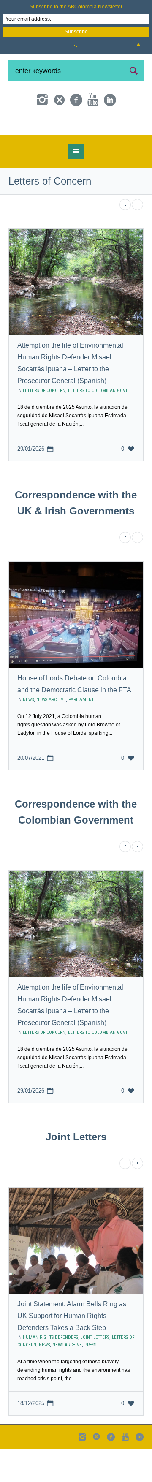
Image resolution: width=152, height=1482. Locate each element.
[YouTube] (93, 100)
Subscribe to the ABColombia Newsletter (76, 7)
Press (90, 1374)
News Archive (51, 729)
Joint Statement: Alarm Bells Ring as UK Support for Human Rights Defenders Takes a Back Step (71, 1345)
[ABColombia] (76, 139)
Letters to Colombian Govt (98, 420)
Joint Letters (95, 1367)
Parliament (81, 729)
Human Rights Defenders (50, 1367)
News (28, 729)
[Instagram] (42, 100)
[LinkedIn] (109, 100)
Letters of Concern (44, 420)
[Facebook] (76, 100)
